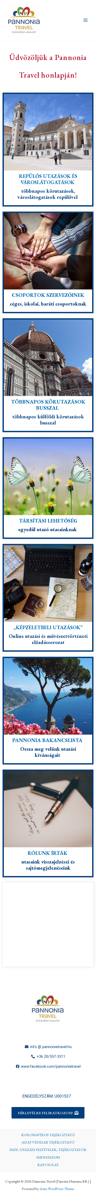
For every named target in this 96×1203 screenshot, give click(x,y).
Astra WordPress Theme (57, 1188)
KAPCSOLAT (48, 1164)
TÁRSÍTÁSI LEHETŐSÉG (48, 520)
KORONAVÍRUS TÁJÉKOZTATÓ (48, 1134)
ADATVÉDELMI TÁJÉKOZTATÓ (48, 1142)
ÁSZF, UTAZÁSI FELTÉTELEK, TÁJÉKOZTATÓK (48, 1149)
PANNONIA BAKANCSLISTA (47, 740)
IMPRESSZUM (48, 1157)
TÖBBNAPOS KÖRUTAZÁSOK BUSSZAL (48, 404)
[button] (48, 1113)
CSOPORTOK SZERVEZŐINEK (48, 295)
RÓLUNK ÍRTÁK (48, 853)
